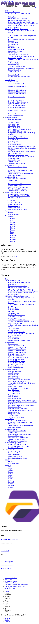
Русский (11, 485)
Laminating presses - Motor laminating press (21, 400)
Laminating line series (14, 427)
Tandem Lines (12, 432)
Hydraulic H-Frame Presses (16, 359)
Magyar (10, 475)
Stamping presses (13, 412)
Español (10, 487)
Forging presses (13, 395)
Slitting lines (12, 284)
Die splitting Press (13, 390)
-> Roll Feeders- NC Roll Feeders (18, 320)
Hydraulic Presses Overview (16, 354)
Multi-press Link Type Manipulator (18, 437)
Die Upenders (16, 391)
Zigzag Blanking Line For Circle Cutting (20, 425)
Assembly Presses (13, 373)
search (15, 256)
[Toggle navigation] (36, 7)
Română (10, 484)
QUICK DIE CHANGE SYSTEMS (19, 446)
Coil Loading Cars (13, 313)
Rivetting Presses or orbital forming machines (21, 405)
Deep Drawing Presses (15, 386)
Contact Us (5, 551)
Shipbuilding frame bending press (18, 408)
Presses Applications (11, 369)
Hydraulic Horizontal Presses (17, 362)
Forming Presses (13, 396)
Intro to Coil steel (13, 338)
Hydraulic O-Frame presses (16, 361)
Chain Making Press (14, 376)
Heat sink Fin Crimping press (17, 381)
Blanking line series (14, 424)
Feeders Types (12, 318)
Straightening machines (15, 316)
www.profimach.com (7, 565)
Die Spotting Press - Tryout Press (18, 388)
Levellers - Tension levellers (16, 315)
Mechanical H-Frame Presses (17, 352)
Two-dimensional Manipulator (17, 439)
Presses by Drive (10, 342)
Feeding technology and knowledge (19, 340)
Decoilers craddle (13, 309)
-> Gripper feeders (13, 328)
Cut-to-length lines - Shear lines (17, 286)
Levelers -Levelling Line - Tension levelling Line (23, 291)
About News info (10, 449)
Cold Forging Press (14, 378)
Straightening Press (14, 414)
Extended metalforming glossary (18, 458)
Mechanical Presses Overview (17, 347)
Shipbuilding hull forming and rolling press (21, 410)
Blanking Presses (13, 374)
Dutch (10, 478)
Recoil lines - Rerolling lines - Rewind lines (21, 289)
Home (6, 279)
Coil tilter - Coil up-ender (15, 448)
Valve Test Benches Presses (16, 417)
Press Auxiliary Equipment (13, 443)
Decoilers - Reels (13, 308)
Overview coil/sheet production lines (19, 282)
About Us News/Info (14, 451)
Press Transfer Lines (11, 429)
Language (8, 465)
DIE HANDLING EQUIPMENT (18, 444)
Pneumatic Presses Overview (17, 364)
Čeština (10, 470)
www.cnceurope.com (7, 562)
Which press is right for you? (17, 345)
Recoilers (11, 311)
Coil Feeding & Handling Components (16, 296)
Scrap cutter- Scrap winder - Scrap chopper (21, 333)
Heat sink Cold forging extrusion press (19, 379)
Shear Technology (13, 330)
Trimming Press (13, 415)
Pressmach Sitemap (14, 463)
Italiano (10, 477)
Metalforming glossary (15, 456)
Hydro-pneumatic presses (15, 367)
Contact (7, 460)
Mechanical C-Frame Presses (17, 349)
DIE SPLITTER (17, 393)
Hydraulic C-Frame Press (15, 356)
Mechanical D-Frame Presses (17, 350)
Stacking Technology (14, 335)
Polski (10, 480)
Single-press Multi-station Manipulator (19, 434)
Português (11, 482)
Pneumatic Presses (13, 366)
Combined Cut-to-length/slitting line (19, 287)
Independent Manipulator (15, 436)
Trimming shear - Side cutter (16, 332)
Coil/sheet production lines (12, 280)
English (10, 466)
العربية (10, 468)
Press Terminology (14, 454)
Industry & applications (15, 453)
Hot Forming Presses (14, 398)
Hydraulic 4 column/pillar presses (18, 357)
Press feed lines (9, 419)
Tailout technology (14, 337)
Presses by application (14, 371)
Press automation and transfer (17, 431)
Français (10, 473)
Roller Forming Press (14, 407)
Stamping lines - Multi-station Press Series (20, 422)
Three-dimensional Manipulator (17, 441)
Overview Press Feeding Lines (17, 420)
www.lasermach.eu (6, 568)
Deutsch (10, 472)
